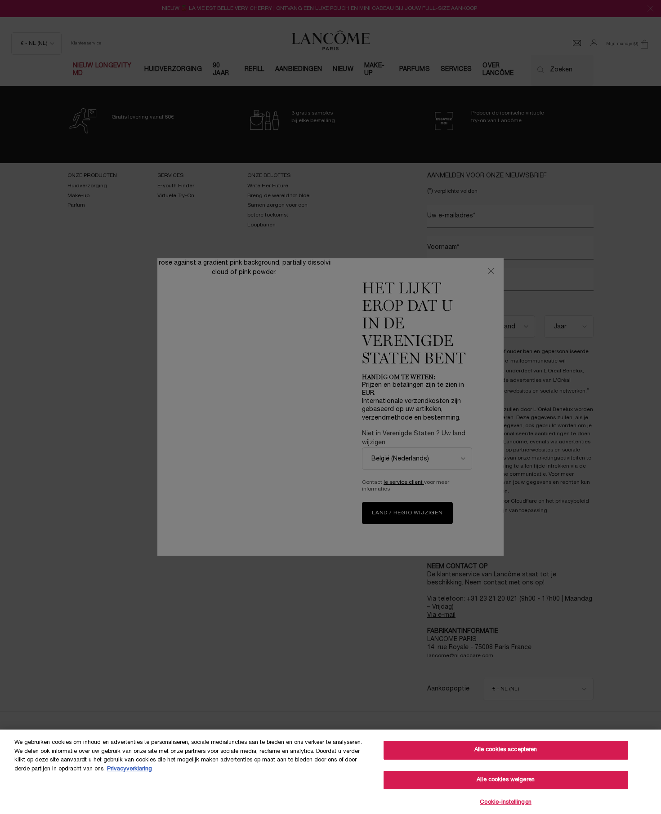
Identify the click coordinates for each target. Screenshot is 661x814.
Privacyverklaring (129, 769)
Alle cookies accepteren (505, 749)
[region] (330, 772)
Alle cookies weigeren (506, 780)
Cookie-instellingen (505, 802)
